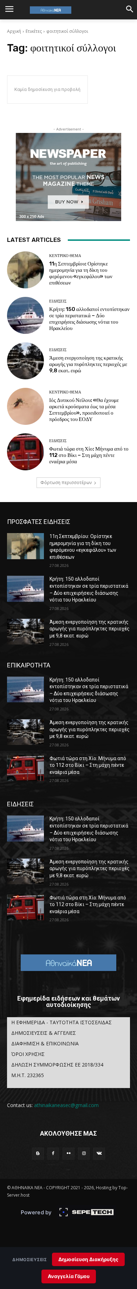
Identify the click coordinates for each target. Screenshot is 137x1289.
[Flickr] (68, 1154)
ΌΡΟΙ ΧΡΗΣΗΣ (28, 1054)
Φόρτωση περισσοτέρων (66, 482)
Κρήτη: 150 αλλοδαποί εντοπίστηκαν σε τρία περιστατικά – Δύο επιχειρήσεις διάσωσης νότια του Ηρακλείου (89, 318)
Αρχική (14, 31)
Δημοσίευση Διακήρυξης (88, 1259)
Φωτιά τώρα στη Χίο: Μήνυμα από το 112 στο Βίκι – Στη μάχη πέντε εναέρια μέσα (89, 455)
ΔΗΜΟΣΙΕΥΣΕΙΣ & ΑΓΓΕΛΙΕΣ (43, 1033)
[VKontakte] (99, 1154)
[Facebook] (53, 1154)
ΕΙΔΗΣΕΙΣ (57, 301)
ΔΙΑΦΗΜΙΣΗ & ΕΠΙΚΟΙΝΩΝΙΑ (45, 1043)
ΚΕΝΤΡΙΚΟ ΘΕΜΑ (65, 256)
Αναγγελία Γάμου (69, 1276)
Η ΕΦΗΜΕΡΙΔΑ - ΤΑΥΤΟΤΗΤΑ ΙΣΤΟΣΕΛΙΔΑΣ (61, 1022)
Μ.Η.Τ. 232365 (27, 1075)
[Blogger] (38, 1154)
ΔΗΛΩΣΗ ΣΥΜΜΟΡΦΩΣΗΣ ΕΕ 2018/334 (57, 1064)
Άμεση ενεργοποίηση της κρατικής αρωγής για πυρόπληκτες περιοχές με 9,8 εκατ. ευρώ (88, 364)
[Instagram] (84, 1154)
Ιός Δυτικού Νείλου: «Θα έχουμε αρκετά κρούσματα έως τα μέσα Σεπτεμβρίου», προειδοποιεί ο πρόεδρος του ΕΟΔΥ (84, 409)
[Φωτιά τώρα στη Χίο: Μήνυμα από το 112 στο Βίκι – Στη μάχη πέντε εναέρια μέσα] (25, 451)
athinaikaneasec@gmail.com (66, 1105)
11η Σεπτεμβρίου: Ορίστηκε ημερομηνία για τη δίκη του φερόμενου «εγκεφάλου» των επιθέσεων (80, 273)
